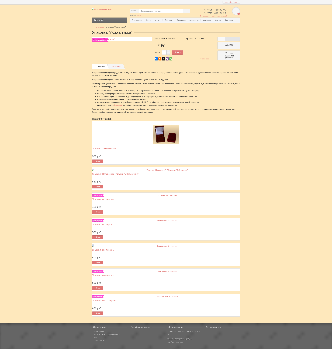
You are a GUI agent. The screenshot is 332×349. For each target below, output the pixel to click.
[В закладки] (228, 39)
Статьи (218, 20)
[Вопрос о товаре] (221, 39)
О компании (137, 20)
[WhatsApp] (170, 58)
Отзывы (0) (117, 66)
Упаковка (118, 105)
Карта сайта (99, 341)
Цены (148, 20)
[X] (163, 58)
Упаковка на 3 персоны (103, 250)
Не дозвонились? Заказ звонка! (213, 16)
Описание (101, 66)
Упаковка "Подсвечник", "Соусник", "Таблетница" (115, 174)
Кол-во (157, 52)
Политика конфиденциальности (107, 334)
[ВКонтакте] (156, 58)
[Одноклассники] (159, 58)
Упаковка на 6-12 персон (104, 300)
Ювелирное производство (188, 20)
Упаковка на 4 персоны (103, 275)
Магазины (207, 20)
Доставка (168, 20)
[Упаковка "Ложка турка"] (122, 39)
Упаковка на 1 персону (103, 199)
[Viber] (167, 58)
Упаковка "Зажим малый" (104, 148)
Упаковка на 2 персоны (103, 224)
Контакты (229, 20)
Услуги (158, 20)
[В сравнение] (236, 39)
